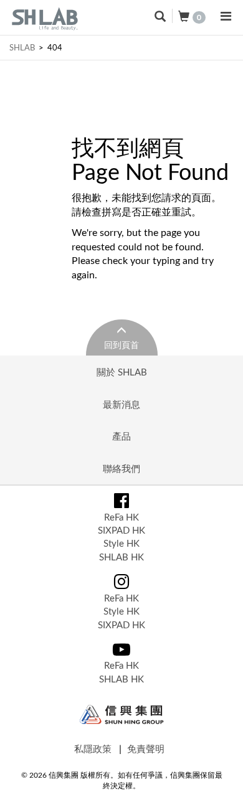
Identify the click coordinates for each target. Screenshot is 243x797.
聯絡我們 (121, 468)
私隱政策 (93, 748)
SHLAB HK (121, 556)
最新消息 (121, 404)
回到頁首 (121, 345)
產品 (121, 436)
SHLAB (22, 47)
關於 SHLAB (122, 371)
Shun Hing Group (121, 714)
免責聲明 (145, 748)
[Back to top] (221, 775)
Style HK (121, 543)
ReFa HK (121, 517)
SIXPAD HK (121, 530)
